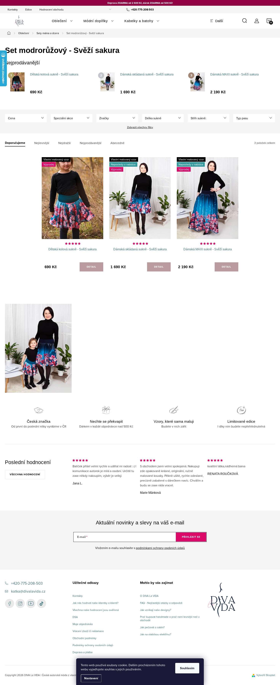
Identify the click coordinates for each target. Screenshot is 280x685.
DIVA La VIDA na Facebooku (9, 603)
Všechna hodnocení (25, 474)
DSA (75, 617)
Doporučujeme (15, 143)
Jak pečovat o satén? (152, 627)
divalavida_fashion (20, 603)
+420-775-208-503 (27, 583)
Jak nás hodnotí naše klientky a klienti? (95, 603)
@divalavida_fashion (41, 603)
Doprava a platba (82, 652)
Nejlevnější (41, 143)
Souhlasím (187, 668)
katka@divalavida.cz (28, 591)
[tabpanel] (50, 83)
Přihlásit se (191, 537)
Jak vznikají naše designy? (155, 610)
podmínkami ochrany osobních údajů (160, 548)
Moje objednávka (83, 624)
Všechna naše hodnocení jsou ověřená (96, 610)
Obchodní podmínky (84, 638)
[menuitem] (62, 21)
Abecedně (117, 143)
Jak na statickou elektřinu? (155, 634)
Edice (28, 9)
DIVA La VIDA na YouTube (30, 603)
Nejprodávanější (90, 143)
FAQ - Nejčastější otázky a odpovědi (161, 603)
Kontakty (13, 9)
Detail (91, 267)
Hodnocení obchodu (51, 9)
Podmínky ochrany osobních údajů (93, 645)
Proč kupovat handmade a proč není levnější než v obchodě (170, 618)
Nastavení (91, 678)
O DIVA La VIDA (149, 596)
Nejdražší (64, 143)
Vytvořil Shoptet (265, 675)
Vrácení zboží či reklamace (88, 631)
